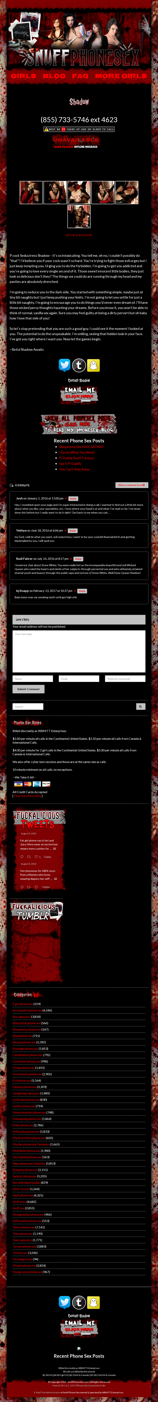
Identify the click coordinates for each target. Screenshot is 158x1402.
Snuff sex (18, 1208)
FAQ (80, 77)
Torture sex (20, 1252)
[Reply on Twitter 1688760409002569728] (22, 887)
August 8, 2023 (28, 833)
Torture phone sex (24, 1246)
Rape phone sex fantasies (29, 1163)
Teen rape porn (22, 1240)
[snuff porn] (55, 192)
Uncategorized (22, 1259)
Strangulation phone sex (28, 1214)
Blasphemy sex (22, 1036)
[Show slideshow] (79, 235)
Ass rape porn (22, 1016)
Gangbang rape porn (26, 1093)
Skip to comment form (130, 485)
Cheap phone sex (24, 1067)
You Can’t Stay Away (74, 469)
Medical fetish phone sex (29, 1138)
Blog (54, 77)
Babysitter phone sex (26, 1023)
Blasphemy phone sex (27, 1029)
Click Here (79, 396)
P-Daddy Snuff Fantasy (76, 458)
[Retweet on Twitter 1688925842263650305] (30, 856)
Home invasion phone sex (29, 1112)
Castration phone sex (26, 1061)
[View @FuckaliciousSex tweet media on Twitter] (54, 848)
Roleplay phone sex (25, 1170)
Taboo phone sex (24, 1227)
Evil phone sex (22, 1080)
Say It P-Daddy (70, 463)
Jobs (103, 1385)
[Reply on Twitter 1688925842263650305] (22, 856)
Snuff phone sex (23, 1195)
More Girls (121, 77)
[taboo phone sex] (31, 192)
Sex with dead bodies (26, 1182)
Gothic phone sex (24, 1106)
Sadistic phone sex (25, 1176)
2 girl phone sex (23, 1004)
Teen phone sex (23, 1233)
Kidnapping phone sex (27, 1118)
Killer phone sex (23, 1125)
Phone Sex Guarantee (88, 1385)
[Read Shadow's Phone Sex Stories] (79, 424)
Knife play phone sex (26, 1131)
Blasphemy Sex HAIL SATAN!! (81, 447)
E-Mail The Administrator (47, 1392)
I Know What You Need (76, 452)
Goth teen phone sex (26, 1099)
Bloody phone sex (24, 1042)
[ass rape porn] (79, 192)
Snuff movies (21, 1189)
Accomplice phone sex (27, 1010)
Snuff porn (19, 1201)
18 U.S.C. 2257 (68, 1385)
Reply (73, 498)
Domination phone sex (27, 1074)
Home (55, 1385)
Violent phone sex (24, 1265)
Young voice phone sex (27, 1272)
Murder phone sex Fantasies (31, 1144)
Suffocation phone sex (27, 1221)
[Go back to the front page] (79, 38)
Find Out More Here (27, 796)
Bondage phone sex (25, 1048)
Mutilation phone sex (26, 1150)
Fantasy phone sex (25, 1087)
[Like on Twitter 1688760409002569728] (37, 887)
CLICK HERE (79, 1330)
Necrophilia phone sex (27, 1157)
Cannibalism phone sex (28, 1055)
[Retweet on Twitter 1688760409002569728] (30, 887)
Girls (24, 77)
